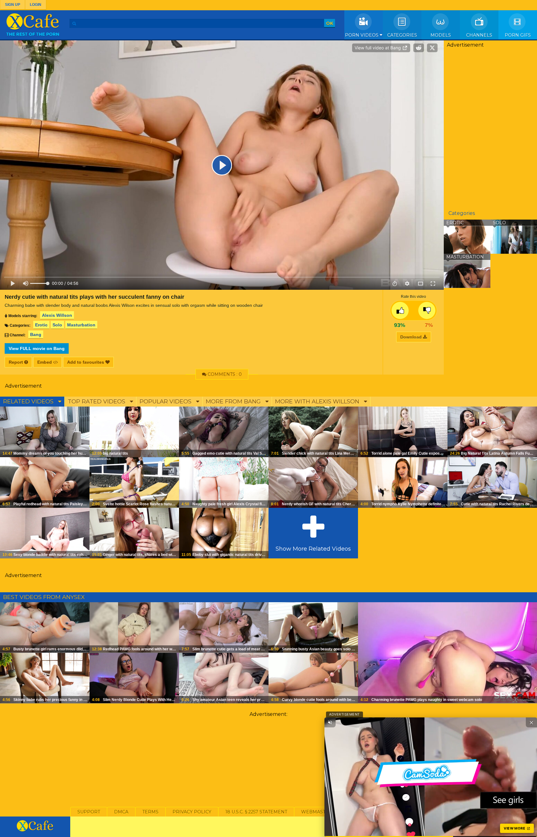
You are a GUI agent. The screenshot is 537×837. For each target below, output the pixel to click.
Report (16, 362)
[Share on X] (432, 47)
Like (400, 310)
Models (440, 35)
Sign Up (12, 4)
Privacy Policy (191, 812)
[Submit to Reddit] (418, 47)
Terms (150, 812)
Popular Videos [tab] (166, 401)
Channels (479, 35)
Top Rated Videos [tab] (97, 401)
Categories (402, 35)
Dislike (426, 310)
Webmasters (318, 812)
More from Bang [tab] (234, 401)
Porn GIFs (518, 35)
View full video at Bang (378, 47)
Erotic (41, 324)
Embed (45, 362)
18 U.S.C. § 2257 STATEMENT (256, 812)
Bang (35, 334)
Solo (57, 324)
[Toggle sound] (330, 722)
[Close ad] (531, 722)
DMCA (121, 812)
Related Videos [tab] (29, 401)
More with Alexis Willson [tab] (318, 401)
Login (35, 4)
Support (88, 812)
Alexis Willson (57, 315)
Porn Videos (362, 35)
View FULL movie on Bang (37, 348)
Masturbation (81, 324)
